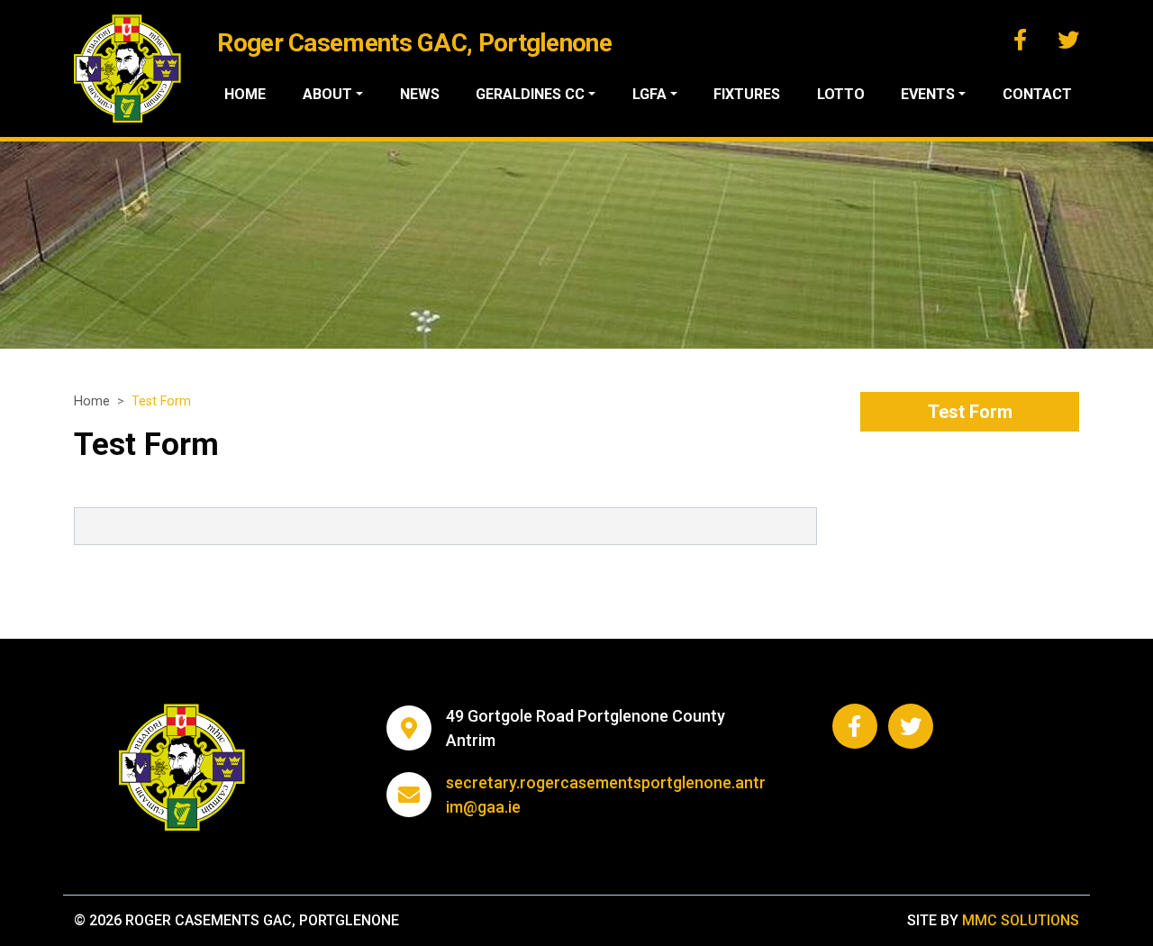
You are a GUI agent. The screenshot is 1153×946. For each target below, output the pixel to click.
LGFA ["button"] (649, 94)
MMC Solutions (1020, 920)
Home (245, 94)
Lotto (841, 94)
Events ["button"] (928, 94)
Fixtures (746, 94)
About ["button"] (327, 94)
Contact (1037, 94)
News (420, 94)
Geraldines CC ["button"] (530, 94)
